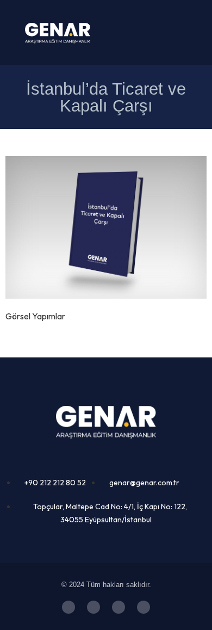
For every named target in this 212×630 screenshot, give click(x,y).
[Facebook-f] (118, 607)
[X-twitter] (68, 607)
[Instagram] (93, 607)
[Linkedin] (143, 607)
